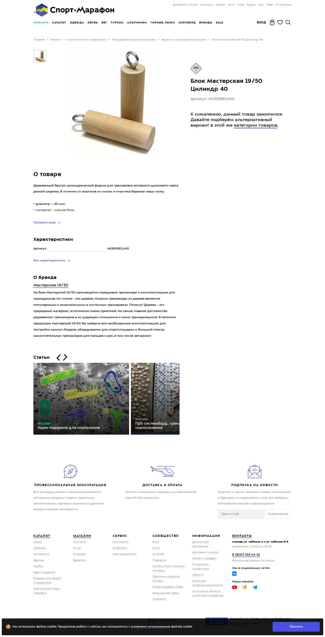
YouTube (158, 554)
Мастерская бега (124, 554)
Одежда (77, 22)
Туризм (117, 22)
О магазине (284, 5)
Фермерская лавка (166, 593)
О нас (77, 548)
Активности (41, 554)
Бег (104, 22)
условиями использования (150, 626)
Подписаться (278, 513)
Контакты (207, 5)
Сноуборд (187, 22)
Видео (251, 5)
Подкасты (159, 560)
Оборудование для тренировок (134, 39)
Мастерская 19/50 (50, 285)
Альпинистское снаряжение (86, 39)
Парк (269, 5)
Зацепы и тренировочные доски (184, 39)
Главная (39, 39)
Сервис (221, 5)
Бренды (205, 22)
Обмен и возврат (204, 558)
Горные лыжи (163, 22)
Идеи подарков (44, 572)
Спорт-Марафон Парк (168, 587)
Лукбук (38, 566)
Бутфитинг (120, 548)
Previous (30, 399)
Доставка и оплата (185, 5)
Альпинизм (137, 22)
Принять (296, 626)
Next (183, 399)
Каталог (59, 22)
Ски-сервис (120, 542)
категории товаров (255, 125)
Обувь (93, 22)
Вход (261, 22)
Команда (79, 554)
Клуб (240, 5)
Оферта (197, 575)
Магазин (82, 536)
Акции (37, 542)
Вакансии (79, 560)
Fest (261, 5)
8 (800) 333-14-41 (246, 555)
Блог (231, 5)
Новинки (41, 22)
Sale (219, 22)
